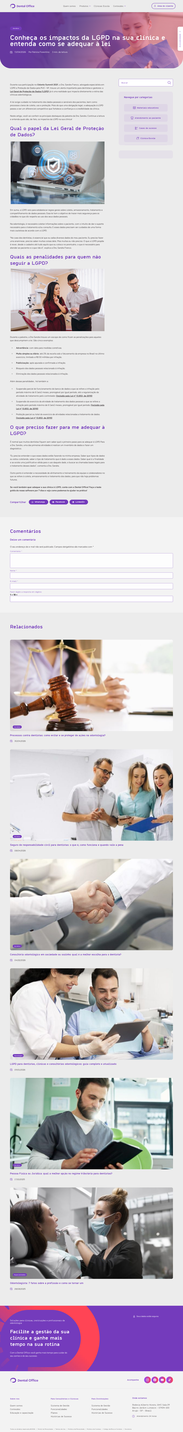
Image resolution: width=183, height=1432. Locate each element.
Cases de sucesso (148, 128)
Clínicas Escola (101, 6)
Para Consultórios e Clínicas (64, 1399)
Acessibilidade (180, 40)
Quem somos (69, 6)
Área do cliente (165, 6)
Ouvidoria (128, 1429)
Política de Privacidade (76, 1429)
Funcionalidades (59, 1409)
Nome (13, 570)
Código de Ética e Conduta (112, 1429)
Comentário (16, 551)
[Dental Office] (24, 6)
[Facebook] (155, 1380)
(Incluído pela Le (64, 395)
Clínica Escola (147, 138)
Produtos (83, 6)
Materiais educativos (148, 108)
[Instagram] (147, 1380)
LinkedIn (80, 502)
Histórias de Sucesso (61, 1416)
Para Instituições (100, 1399)
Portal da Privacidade (45, 1429)
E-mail (14, 581)
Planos (54, 1413)
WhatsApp (40, 502)
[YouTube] (162, 1380)
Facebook (60, 502)
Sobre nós (14, 1399)
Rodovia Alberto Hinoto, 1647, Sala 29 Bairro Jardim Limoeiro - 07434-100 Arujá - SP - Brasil (151, 1408)
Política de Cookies (94, 1429)
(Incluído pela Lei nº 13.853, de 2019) (34, 418)
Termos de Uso (60, 1429)
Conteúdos (118, 6)
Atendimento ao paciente (148, 118)
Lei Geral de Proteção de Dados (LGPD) (29, 91)
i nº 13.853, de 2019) (82, 395)
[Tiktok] (169, 1380)
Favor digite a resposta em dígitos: (26, 592)
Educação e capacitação (21, 1413)
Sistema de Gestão (60, 1405)
